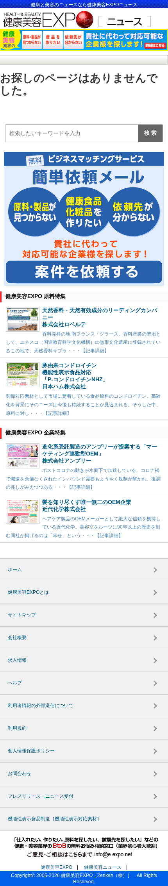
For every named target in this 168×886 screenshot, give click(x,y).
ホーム (15, 569)
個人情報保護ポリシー (31, 751)
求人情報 (17, 660)
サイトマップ (22, 615)
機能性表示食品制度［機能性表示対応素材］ (55, 819)
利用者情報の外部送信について (40, 705)
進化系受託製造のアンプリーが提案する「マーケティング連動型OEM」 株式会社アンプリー (99, 453)
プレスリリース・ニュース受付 (40, 796)
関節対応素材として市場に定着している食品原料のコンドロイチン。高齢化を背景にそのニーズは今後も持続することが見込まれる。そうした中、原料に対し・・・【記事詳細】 (83, 404)
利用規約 (17, 728)
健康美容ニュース (103, 867)
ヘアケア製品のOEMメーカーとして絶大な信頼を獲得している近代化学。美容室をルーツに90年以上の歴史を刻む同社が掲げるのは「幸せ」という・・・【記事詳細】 (83, 527)
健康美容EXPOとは (28, 592)
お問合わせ (19, 773)
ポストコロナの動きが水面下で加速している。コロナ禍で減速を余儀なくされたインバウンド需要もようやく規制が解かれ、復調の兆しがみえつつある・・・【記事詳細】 (83, 479)
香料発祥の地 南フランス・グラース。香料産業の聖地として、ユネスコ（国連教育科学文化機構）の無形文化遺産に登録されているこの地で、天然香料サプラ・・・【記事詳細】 (83, 342)
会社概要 (17, 637)
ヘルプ (15, 683)
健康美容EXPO (56, 867)
